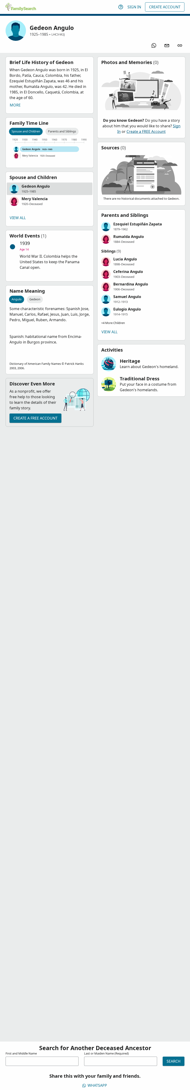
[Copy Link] (179, 45)
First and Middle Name (21, 1053)
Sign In (134, 7)
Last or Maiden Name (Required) (106, 1053)
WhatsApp (97, 1085)
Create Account (164, 7)
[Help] (120, 7)
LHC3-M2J (58, 34)
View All (18, 217)
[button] (49, 189)
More (15, 105)
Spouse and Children (26, 131)
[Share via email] (166, 45)
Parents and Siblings (62, 131)
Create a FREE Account (35, 418)
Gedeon (34, 299)
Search (173, 1061)
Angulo (17, 299)
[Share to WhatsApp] (153, 45)
